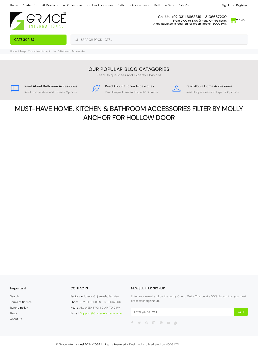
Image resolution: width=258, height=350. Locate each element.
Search (14, 296)
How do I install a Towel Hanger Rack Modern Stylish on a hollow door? (49, 238)
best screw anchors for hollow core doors (49, 200)
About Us (16, 319)
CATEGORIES (24, 40)
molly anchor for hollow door (49, 217)
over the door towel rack (49, 221)
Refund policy (19, 307)
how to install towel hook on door (49, 212)
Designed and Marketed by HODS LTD (154, 344)
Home (13, 51)
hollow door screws (49, 204)
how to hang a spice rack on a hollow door (49, 208)
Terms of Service (21, 302)
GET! (241, 312)
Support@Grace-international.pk (101, 313)
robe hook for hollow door (49, 225)
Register (241, 5)
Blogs (13, 313)
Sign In (226, 5)
